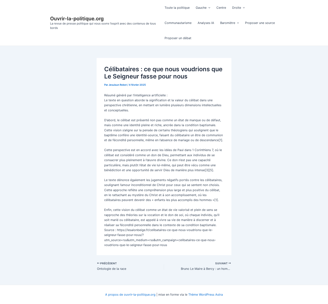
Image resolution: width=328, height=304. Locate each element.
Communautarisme (178, 23)
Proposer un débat (178, 38)
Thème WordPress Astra (205, 294)
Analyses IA (206, 23)
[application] (208, 7)
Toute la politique (177, 8)
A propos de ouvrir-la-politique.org (130, 294)
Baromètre (227, 23)
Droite (236, 8)
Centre (221, 8)
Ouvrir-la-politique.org (77, 18)
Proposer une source (260, 23)
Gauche (201, 8)
